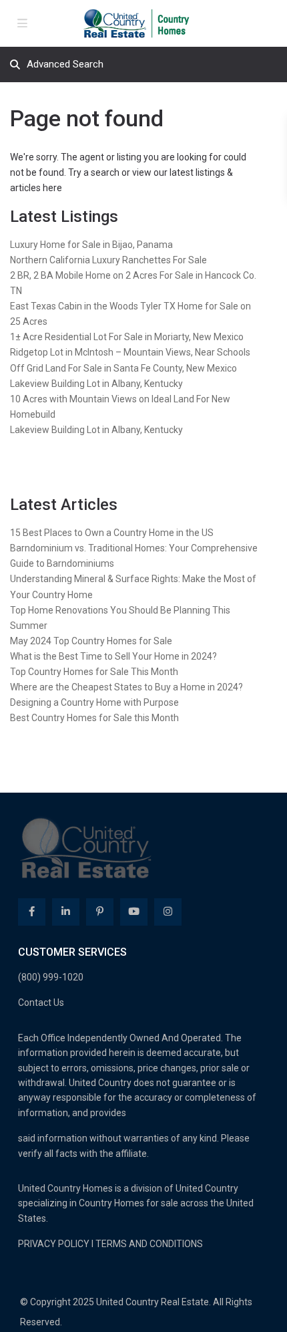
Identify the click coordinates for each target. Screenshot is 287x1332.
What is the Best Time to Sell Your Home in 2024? (113, 656)
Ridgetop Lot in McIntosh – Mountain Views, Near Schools (130, 352)
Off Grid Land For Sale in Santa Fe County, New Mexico (123, 368)
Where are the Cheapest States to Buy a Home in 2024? (126, 687)
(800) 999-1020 (50, 977)
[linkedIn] (65, 912)
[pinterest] (99, 912)
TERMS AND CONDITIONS (149, 1243)
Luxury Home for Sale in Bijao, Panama (91, 244)
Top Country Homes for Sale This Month (94, 671)
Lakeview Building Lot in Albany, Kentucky (96, 383)
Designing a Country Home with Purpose (94, 702)
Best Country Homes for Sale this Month (94, 717)
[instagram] (168, 912)
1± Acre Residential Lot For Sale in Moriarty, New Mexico (127, 336)
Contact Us (41, 1002)
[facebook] (31, 912)
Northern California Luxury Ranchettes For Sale (108, 260)
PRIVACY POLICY (53, 1243)
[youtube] (134, 912)
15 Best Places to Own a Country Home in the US (112, 532)
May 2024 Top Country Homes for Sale (91, 641)
